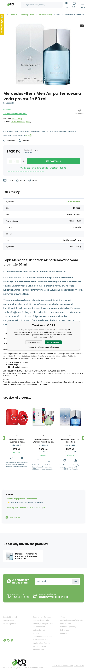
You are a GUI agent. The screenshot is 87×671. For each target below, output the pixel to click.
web (28, 121)
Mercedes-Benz (18, 121)
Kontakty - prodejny (68, 627)
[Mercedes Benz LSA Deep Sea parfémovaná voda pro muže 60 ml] (70, 417)
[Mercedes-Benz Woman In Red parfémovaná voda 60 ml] (17, 417)
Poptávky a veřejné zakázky (43, 623)
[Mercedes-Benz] (79, 115)
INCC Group (17, 119)
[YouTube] (8, 640)
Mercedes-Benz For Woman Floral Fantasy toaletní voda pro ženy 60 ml (43, 441)
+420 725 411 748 (20, 596)
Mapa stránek (37, 667)
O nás (62, 617)
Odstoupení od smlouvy (42, 617)
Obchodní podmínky (41, 620)
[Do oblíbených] (11, 458)
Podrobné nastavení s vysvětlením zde (43, 347)
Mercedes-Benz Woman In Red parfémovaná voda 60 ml (16, 441)
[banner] (10, 5)
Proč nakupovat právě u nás (71, 620)
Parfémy (13, 15)
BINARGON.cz (79, 666)
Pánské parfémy (27, 15)
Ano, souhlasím (53, 342)
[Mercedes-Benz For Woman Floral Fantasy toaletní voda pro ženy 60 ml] (43, 417)
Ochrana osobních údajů (42, 636)
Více (27, 135)
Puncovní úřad (38, 650)
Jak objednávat (39, 627)
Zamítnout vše (34, 342)
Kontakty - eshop (67, 623)
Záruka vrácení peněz (41, 643)
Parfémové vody (45, 15)
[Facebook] (4, 640)
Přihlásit (75, 581)
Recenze (63, 633)
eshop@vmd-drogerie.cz (53, 596)
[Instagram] (12, 640)
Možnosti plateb (39, 630)
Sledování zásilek (39, 646)
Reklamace (64, 630)
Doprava (36, 633)
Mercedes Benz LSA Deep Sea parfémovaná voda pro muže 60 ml (70, 441)
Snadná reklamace (40, 640)
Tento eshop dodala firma (62, 666)
